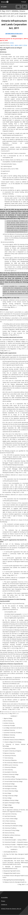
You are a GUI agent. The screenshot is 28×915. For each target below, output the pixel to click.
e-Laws (4, 7)
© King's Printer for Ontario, (11, 908)
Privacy (3, 901)
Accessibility (4, 897)
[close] (24, 6)
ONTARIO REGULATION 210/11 (14, 33)
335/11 (12, 45)
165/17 (21, 45)
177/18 (11, 43)
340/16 (16, 45)
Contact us (4, 904)
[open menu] (18, 6)
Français (23, 2)
